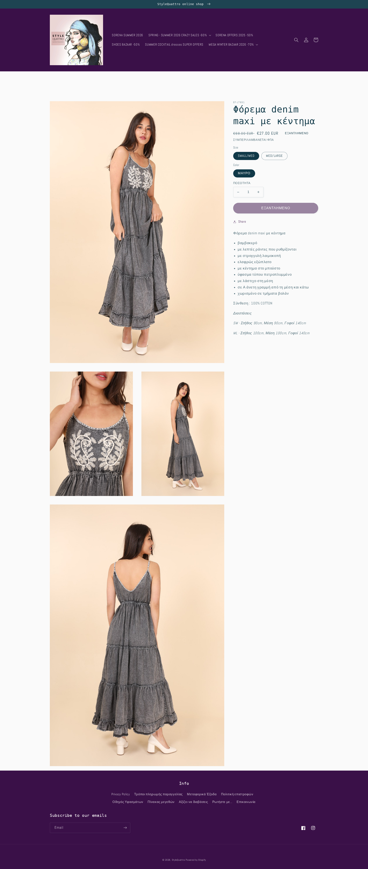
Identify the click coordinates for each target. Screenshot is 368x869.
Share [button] (242, 221)
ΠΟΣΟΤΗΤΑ (241, 183)
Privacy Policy (120, 794)
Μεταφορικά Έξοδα (202, 794)
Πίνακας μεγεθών (161, 802)
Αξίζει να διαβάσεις (193, 802)
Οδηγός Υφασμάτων (127, 802)
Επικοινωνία (246, 802)
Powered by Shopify (196, 860)
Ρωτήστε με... (222, 802)
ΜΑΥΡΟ (244, 173)
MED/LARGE (274, 156)
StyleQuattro (178, 860)
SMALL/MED (246, 156)
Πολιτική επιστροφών (237, 794)
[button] (179, 35)
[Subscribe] (125, 828)
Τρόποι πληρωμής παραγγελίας (158, 794)
